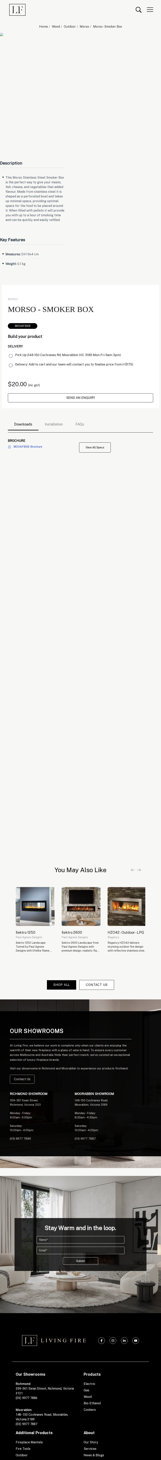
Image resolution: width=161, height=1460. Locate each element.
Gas (86, 1390)
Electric (89, 1384)
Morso (84, 26)
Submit (80, 1261)
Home (43, 26)
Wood (56, 26)
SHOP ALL (61, 985)
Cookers (90, 1410)
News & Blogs (94, 1455)
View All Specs (95, 447)
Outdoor (70, 26)
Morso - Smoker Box (107, 26)
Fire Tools (23, 1449)
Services (90, 1449)
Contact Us (22, 1079)
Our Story (91, 1442)
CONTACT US (97, 985)
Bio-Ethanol (92, 1403)
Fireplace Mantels (29, 1442)
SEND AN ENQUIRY (80, 398)
